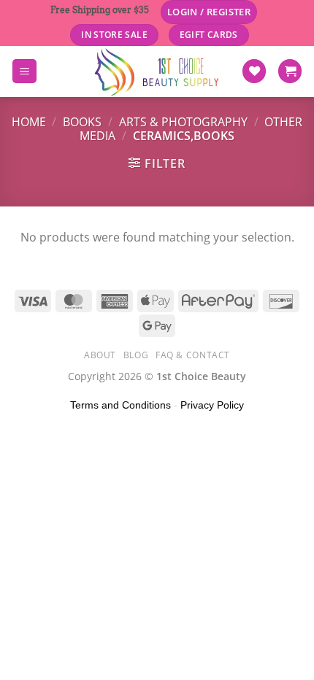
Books (82, 122)
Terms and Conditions (120, 405)
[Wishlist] (254, 71)
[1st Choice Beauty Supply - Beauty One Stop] (157, 71)
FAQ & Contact (193, 355)
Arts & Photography (183, 122)
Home (29, 122)
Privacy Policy (212, 405)
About (100, 355)
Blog (135, 355)
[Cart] (290, 71)
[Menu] (24, 71)
